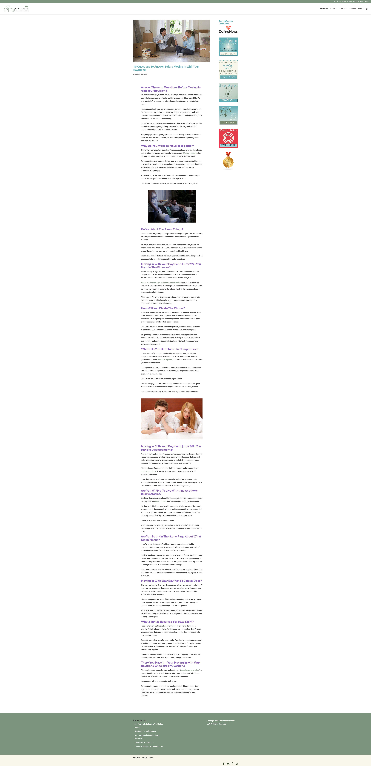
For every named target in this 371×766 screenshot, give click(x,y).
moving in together (165, 360)
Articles (342, 9)
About (344, 1)
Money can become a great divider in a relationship (161, 283)
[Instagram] (339, 2)
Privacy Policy (364, 1)
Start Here (324, 9)
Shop (360, 9)
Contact (349, 1)
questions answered (189, 670)
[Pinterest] (337, 2)
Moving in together (190, 153)
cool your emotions (148, 471)
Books (332, 9)
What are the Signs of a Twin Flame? (149, 746)
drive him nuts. (161, 501)
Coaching (356, 1)
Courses (353, 9)
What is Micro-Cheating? (144, 742)
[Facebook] (331, 2)
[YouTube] (334, 2)
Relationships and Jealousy (145, 731)
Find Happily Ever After (140, 74)
